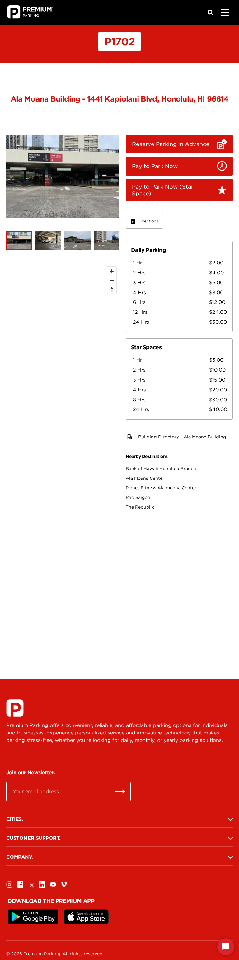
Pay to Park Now (155, 166)
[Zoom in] (111, 271)
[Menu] (225, 12)
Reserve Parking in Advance (170, 144)
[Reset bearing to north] (111, 289)
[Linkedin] (42, 884)
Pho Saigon (138, 497)
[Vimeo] (64, 884)
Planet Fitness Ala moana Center (161, 487)
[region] (63, 455)
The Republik (140, 507)
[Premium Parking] (15, 708)
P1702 (119, 41)
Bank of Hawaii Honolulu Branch (161, 468)
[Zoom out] (111, 280)
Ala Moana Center (145, 478)
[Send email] (120, 791)
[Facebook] (20, 884)
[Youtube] (53, 884)
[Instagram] (9, 884)
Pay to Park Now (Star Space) (162, 190)
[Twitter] (31, 884)
